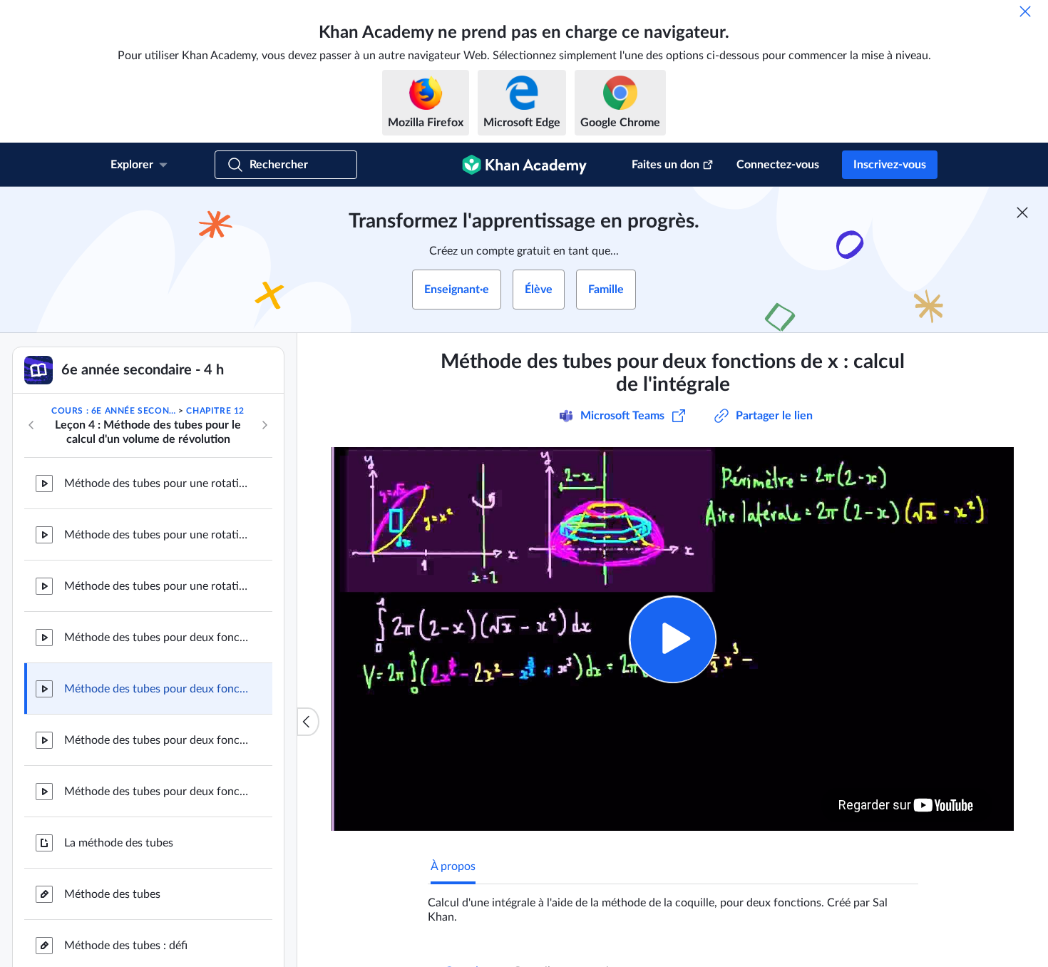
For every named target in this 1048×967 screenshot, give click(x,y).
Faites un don (665, 164)
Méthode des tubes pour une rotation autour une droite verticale (157, 483)
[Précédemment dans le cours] (31, 425)
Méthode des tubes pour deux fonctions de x (157, 637)
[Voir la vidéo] (673, 639)
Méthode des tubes (112, 894)
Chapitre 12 (215, 410)
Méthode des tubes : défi (125, 945)
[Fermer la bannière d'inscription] (1022, 212)
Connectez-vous (777, 164)
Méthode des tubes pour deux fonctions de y (157, 740)
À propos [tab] (453, 866)
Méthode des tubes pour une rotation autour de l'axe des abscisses (157, 586)
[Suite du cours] (264, 425)
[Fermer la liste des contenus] (308, 721)
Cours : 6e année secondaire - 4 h (113, 410)
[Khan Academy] (524, 164)
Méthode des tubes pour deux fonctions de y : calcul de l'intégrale (157, 791)
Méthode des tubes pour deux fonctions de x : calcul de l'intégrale (157, 689)
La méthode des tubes (118, 843)
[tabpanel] (673, 904)
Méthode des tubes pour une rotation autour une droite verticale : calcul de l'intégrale (157, 535)
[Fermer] (1025, 11)
